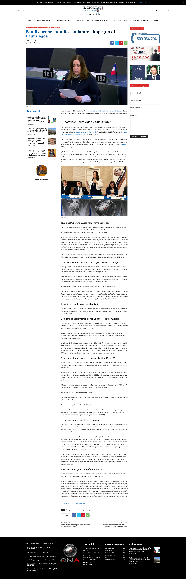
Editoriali (38, 27)
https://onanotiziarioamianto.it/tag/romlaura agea (78, 510)
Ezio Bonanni (30, 43)
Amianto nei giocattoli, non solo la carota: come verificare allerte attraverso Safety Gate (37, 119)
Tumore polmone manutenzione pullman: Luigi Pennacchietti (114, 526)
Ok (138, 2)
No (141, 2)
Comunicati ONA (30, 27)
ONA (94, 510)
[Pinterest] (121, 43)
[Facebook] (156, 10)
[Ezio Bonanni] (41, 170)
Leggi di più (146, 2)
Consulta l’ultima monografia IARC (74, 503)
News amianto (46, 27)
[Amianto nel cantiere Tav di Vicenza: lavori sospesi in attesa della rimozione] (52, 131)
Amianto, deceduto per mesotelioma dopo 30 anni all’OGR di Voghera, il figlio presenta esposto (37, 152)
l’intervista (123, 144)
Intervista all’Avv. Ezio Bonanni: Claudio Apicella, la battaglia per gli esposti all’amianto (37, 141)
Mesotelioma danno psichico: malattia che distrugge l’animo (75, 526)
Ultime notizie (55, 27)
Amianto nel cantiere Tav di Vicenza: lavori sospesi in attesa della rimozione (37, 130)
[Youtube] (163, 10)
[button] (167, 10)
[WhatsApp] (125, 43)
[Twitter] (160, 10)
